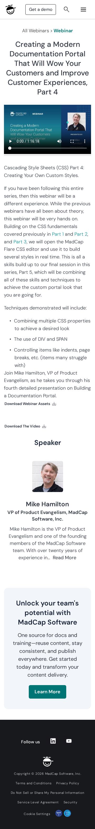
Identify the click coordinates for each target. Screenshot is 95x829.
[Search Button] (66, 9)
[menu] (83, 9)
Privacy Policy (67, 783)
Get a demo (40, 9)
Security (71, 802)
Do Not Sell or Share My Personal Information (47, 793)
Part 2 (80, 234)
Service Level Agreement (38, 802)
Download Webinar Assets (27, 403)
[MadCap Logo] (10, 9)
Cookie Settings (37, 814)
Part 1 (58, 234)
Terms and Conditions (33, 783)
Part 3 (20, 242)
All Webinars (35, 31)
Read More (64, 557)
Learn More (47, 692)
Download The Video (22, 426)
